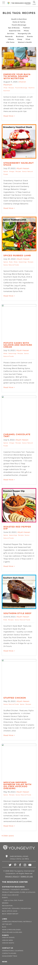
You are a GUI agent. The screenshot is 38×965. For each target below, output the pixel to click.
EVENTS (5, 897)
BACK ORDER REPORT (10, 914)
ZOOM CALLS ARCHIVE (10, 895)
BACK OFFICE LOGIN (9, 911)
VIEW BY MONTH (8, 943)
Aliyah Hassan (23, 168)
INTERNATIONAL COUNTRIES (12, 950)
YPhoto (11, 39)
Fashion (26, 28)
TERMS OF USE (26, 876)
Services (10, 33)
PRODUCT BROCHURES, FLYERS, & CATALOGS (18, 892)
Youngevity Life (24, 33)
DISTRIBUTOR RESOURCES (13, 887)
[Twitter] (10, 865)
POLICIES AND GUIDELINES (12, 932)
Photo (26, 31)
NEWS (4, 962)
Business (20, 36)
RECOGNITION (7, 905)
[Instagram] (25, 865)
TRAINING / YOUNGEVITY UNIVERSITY (15, 889)
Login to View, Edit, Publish (12, 900)
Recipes (11, 87)
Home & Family (19, 22)
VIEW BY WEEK (7, 940)
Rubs (11, 262)
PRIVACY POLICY (12, 876)
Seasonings (23, 262)
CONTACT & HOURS (9, 953)
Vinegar (12, 171)
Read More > (9, 116)
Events (30, 36)
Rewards (9, 36)
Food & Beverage (19, 25)
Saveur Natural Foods (11, 265)
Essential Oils (14, 31)
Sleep (19, 39)
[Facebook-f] (20, 865)
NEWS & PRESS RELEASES (11, 929)
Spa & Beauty (14, 28)
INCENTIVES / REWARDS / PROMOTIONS (16, 908)
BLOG (4, 927)
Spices (5, 171)
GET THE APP (7, 924)
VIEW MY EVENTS (8, 937)
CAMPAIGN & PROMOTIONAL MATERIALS (17, 921)
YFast (28, 39)
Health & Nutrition (19, 19)
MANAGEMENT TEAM (9, 956)
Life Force (10, 42)
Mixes (16, 262)
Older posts (8, 836)
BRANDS (5, 903)
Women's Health (25, 42)
